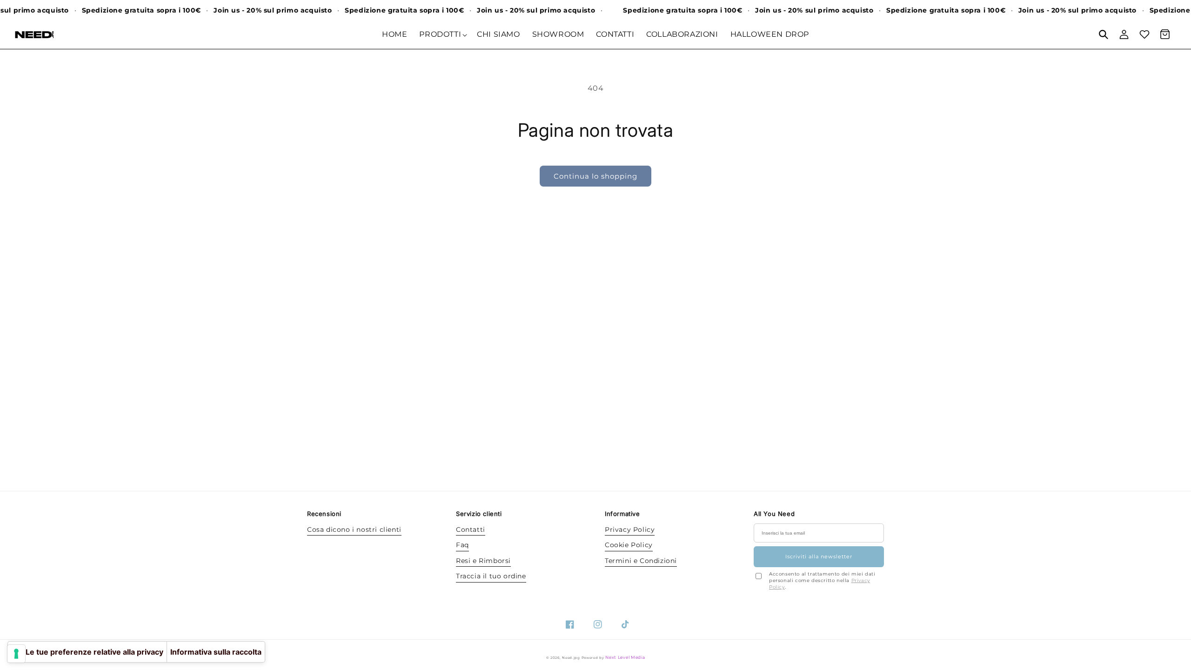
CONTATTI (615, 34)
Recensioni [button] (322, 513)
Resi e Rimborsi (483, 560)
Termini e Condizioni (641, 560)
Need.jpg (571, 658)
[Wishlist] (1144, 34)
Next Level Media (625, 657)
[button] (1103, 34)
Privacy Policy (630, 529)
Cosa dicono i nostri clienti (354, 529)
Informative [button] (620, 513)
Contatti (470, 529)
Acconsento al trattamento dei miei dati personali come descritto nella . (822, 580)
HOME (394, 34)
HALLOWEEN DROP (769, 34)
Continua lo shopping (595, 176)
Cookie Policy (629, 545)
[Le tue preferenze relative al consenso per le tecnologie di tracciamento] (16, 654)
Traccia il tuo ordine (491, 576)
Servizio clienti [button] (471, 513)
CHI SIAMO (498, 34)
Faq (462, 545)
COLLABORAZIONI (682, 34)
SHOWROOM (558, 34)
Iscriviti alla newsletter (818, 556)
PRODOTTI (440, 34)
